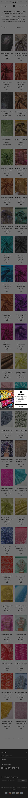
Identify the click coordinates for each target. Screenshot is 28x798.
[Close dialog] (27, 390)
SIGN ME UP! (21, 404)
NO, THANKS (21, 406)
